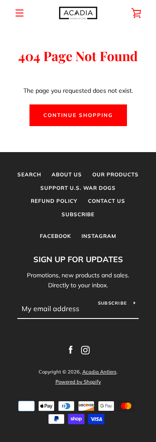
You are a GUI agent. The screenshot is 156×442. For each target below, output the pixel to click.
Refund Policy (54, 201)
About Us (67, 174)
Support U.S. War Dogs (78, 188)
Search (29, 174)
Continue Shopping (78, 115)
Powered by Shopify (78, 382)
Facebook (55, 236)
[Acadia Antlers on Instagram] (85, 350)
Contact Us (106, 201)
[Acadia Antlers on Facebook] (70, 350)
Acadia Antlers (99, 372)
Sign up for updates (78, 259)
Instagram (98, 236)
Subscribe (78, 214)
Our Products (115, 174)
